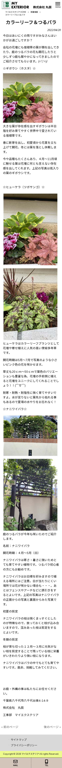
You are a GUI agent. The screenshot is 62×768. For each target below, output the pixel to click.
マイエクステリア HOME (15, 12)
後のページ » (52, 727)
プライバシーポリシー (24, 745)
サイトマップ (19, 740)
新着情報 (34, 12)
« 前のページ (9, 727)
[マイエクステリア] (27, 5)
